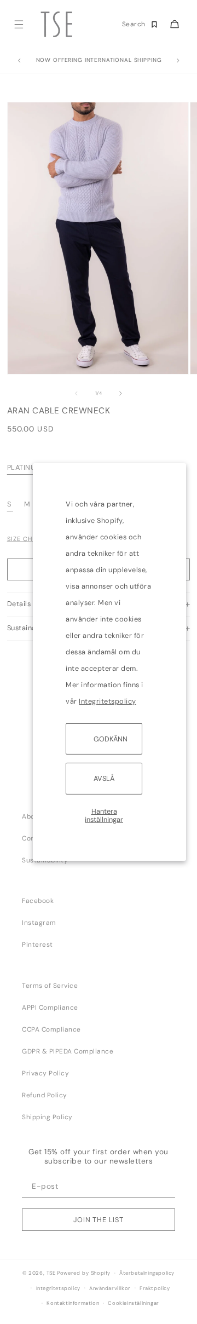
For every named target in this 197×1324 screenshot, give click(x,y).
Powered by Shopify (84, 1273)
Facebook (38, 900)
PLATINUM (24, 467)
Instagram (39, 922)
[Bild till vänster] (76, 394)
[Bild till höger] (121, 394)
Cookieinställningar (133, 1303)
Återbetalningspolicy (147, 1273)
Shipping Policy (47, 1117)
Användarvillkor (110, 1288)
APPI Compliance (50, 1007)
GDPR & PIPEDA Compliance (67, 1051)
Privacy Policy (45, 1073)
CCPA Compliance (51, 1029)
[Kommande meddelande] (178, 61)
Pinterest (37, 944)
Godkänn (111, 739)
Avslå (104, 778)
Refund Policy (44, 1095)
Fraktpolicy (155, 1288)
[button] (18, 24)
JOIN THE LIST (98, 1219)
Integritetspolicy (107, 701)
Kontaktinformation (73, 1303)
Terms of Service (50, 985)
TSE (51, 1273)
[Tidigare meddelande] (19, 61)
